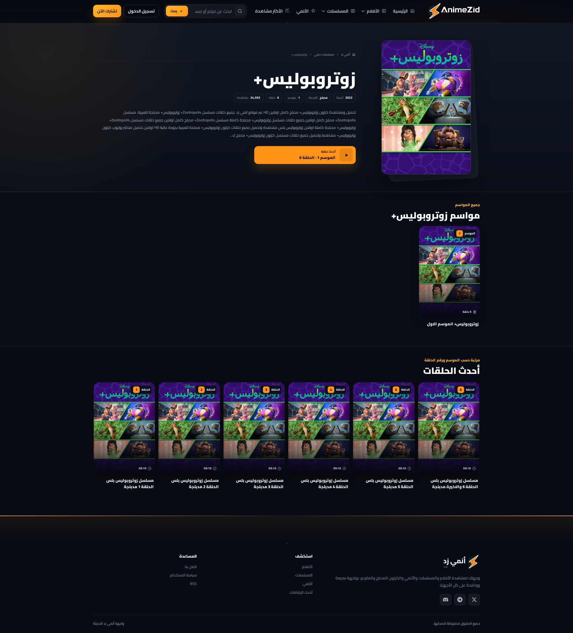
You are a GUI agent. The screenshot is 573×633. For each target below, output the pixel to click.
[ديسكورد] (445, 599)
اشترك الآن (107, 11)
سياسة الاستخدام (183, 575)
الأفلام (307, 567)
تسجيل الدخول (141, 11)
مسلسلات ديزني (324, 54)
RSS (193, 584)
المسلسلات (303, 575)
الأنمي (307, 584)
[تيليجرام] (460, 599)
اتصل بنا (191, 567)
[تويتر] (474, 599)
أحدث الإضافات (300, 592)
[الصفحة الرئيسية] (454, 11)
